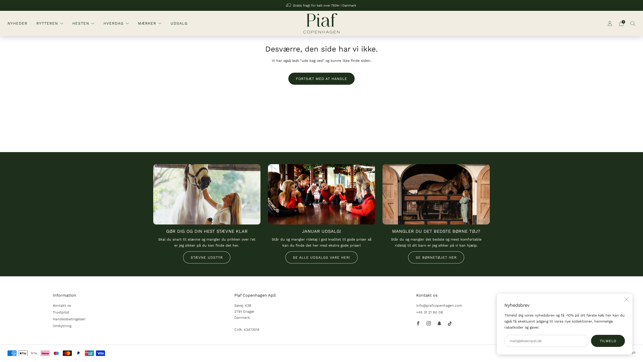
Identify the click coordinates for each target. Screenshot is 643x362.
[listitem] (321, 5)
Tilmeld (608, 341)
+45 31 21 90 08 (429, 312)
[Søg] (632, 23)
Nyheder (17, 23)
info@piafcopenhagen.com (439, 305)
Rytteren (47, 23)
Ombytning (62, 326)
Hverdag (113, 23)
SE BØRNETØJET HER (436, 257)
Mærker (147, 23)
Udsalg (179, 23)
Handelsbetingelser (69, 319)
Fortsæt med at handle (321, 79)
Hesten (80, 23)
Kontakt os (62, 305)
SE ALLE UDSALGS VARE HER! (321, 257)
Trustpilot (61, 312)
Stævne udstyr (207, 257)
